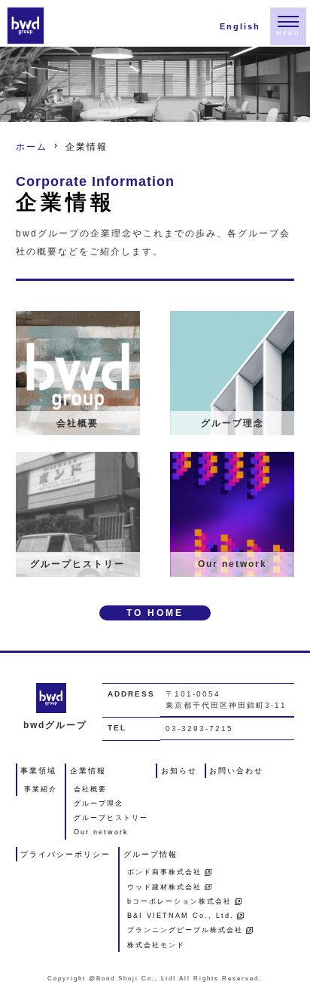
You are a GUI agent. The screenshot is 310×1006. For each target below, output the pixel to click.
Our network (101, 832)
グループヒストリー (111, 818)
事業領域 (38, 771)
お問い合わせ (236, 771)
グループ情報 (150, 854)
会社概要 (90, 789)
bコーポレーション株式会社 (179, 901)
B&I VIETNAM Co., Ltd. (180, 916)
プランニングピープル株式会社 (185, 930)
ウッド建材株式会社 (164, 887)
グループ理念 (98, 803)
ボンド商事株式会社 (164, 872)
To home (155, 613)
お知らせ (179, 771)
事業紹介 (40, 789)
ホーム (31, 147)
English (240, 27)
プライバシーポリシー (65, 854)
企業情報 (88, 771)
